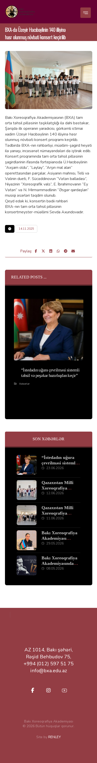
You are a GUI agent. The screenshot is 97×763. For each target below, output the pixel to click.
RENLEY (54, 737)
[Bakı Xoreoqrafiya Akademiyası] (20, 11)
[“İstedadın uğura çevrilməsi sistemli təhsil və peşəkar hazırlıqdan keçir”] (27, 465)
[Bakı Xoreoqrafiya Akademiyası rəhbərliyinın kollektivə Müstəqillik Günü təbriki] (27, 540)
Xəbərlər (24, 383)
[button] (85, 12)
